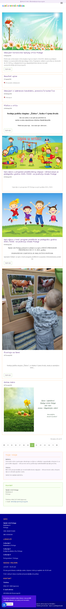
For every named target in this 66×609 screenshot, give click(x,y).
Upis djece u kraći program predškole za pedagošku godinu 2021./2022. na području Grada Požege (30, 241)
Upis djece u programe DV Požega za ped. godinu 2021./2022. (32, 187)
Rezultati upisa (10, 76)
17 (19, 445)
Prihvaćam (8, 604)
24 (49, 445)
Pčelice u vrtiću (11, 106)
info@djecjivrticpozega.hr (38, 1)
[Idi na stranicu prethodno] (8, 445)
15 (11, 445)
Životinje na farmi (12, 353)
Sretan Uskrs (9, 382)
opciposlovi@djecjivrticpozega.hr (15, 65)
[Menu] (61, 3)
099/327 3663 (25, 1)
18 (23, 445)
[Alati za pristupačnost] (4, 604)
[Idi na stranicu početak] (4, 445)
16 (15, 445)
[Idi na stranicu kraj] (57, 445)
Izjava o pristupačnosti (56, 606)
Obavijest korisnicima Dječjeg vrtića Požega (23, 53)
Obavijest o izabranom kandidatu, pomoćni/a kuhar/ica (29, 91)
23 (45, 445)
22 (40, 445)
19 (28, 445)
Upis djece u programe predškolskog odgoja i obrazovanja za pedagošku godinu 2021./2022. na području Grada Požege (31, 173)
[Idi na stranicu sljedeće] (53, 445)
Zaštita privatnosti (42, 606)
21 (36, 445)
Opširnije (8, 69)
